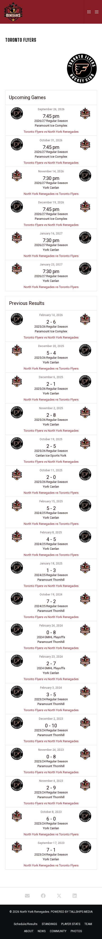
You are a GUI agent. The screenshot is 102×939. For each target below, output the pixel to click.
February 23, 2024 (51, 656)
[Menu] (95, 12)
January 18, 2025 (51, 563)
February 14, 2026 (51, 315)
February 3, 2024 (51, 687)
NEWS (42, 931)
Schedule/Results (25, 924)
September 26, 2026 (51, 109)
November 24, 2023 (51, 749)
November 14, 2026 (51, 171)
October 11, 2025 (51, 470)
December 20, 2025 (51, 346)
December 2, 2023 (51, 718)
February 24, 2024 (51, 625)
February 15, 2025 (51, 501)
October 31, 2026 (51, 140)
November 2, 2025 (51, 408)
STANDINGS (49, 924)
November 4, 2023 (51, 781)
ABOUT (28, 931)
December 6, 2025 (51, 377)
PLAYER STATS (70, 924)
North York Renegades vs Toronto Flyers (51, 194)
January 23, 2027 (51, 264)
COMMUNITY (58, 931)
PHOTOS (76, 931)
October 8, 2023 (51, 812)
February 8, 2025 (51, 532)
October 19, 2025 (51, 439)
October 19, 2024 (51, 594)
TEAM (88, 924)
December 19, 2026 (51, 202)
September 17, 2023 (51, 843)
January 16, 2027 (51, 233)
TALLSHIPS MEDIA (81, 911)
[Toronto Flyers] (27, 896)
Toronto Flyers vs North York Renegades (51, 131)
